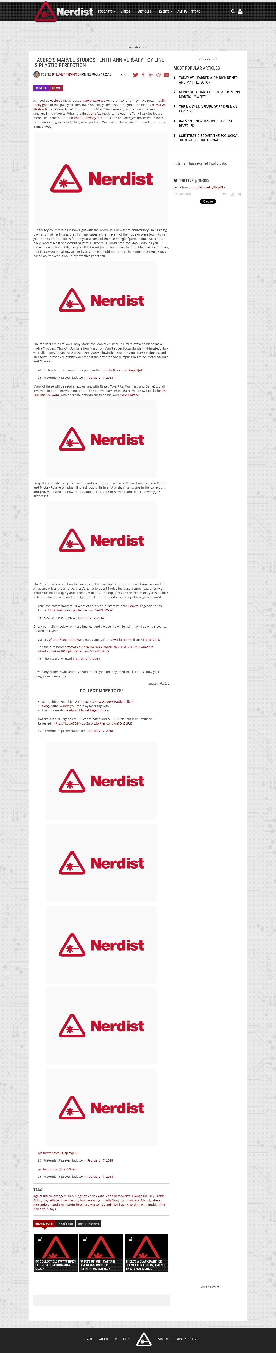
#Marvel (133, 606)
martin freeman (76, 1205)
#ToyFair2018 (150, 640)
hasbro (73, 1200)
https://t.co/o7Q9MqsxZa (72, 723)
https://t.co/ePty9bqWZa (207, 187)
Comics (41, 88)
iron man (126, 1200)
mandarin (57, 1205)
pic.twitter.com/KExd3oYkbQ (88, 651)
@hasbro (146, 647)
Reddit (158, 74)
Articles (144, 11)
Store (195, 11)
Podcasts (105, 11)
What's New (65, 1223)
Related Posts (44, 1223)
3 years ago (182, 194)
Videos (125, 11)
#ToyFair (106, 647)
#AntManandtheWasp (68, 640)
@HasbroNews (121, 640)
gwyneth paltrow (55, 1200)
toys (53, 1209)
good (45, 105)
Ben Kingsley (77, 1196)
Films (56, 88)
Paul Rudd (148, 1205)
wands (55, 706)
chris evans (96, 1196)
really (161, 100)
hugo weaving (90, 1200)
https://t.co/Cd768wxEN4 (82, 647)
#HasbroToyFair (61, 610)
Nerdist (63, 12)
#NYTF (117, 647)
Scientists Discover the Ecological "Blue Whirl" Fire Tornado (209, 137)
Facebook (143, 74)
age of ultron (42, 1196)
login (240, 11)
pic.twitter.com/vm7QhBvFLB (111, 723)
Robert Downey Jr (86, 118)
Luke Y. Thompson (69, 74)
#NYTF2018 (131, 647)
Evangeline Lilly (143, 1196)
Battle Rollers (107, 701)
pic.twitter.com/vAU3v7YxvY (93, 610)
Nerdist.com (144, 1339)
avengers (60, 1196)
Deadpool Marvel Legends (83, 710)
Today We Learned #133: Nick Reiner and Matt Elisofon (208, 80)
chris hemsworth (118, 1196)
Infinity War (110, 1200)
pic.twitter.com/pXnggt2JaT (123, 370)
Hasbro (55, 100)
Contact (86, 1339)
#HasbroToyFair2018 (52, 651)
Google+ (151, 74)
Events (164, 11)
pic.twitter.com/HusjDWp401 (58, 1153)
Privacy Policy (185, 1339)
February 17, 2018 (100, 377)
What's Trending (88, 1223)
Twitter (136, 74)
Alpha (182, 11)
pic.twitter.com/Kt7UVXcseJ (57, 1169)
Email (166, 74)
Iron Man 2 (142, 1200)
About (103, 1339)
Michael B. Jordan (127, 1205)
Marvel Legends (93, 100)
